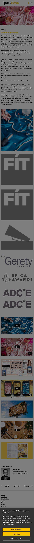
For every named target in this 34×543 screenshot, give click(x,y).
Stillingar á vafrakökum (16, 538)
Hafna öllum (16, 534)
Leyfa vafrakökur (16, 529)
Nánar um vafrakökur (9, 524)
